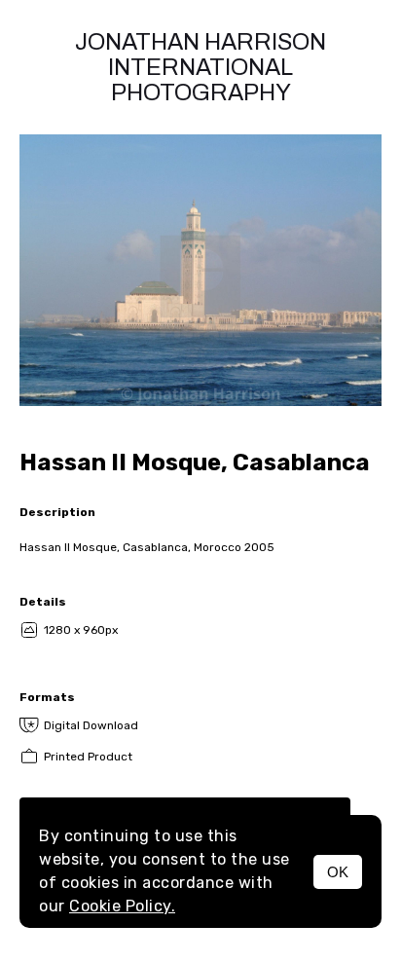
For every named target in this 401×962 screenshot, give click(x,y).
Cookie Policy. (122, 906)
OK (337, 872)
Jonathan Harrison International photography (200, 67)
